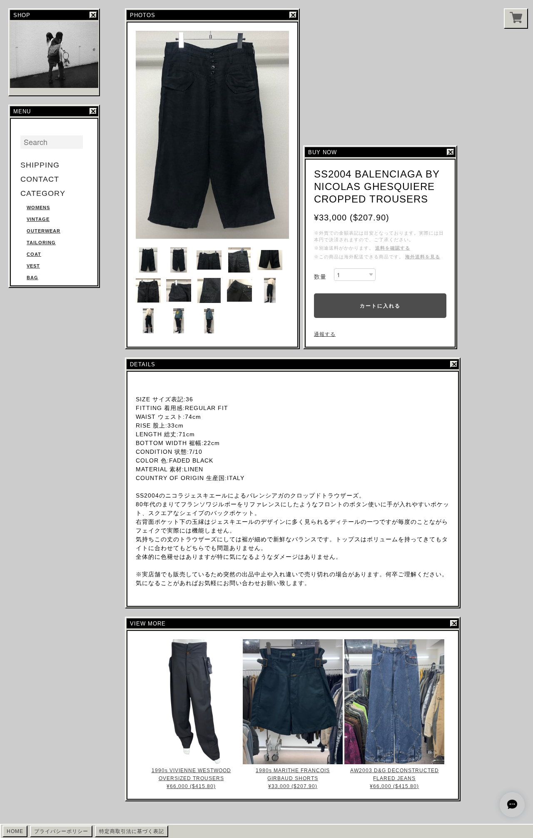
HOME (15, 831)
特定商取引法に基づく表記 (131, 831)
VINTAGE (38, 219)
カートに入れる (380, 305)
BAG (32, 277)
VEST (33, 265)
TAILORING (41, 242)
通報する (325, 334)
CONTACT (39, 179)
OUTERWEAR (43, 230)
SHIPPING (40, 165)
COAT (34, 254)
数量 (320, 276)
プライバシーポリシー (61, 831)
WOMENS (38, 207)
